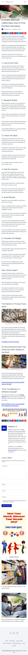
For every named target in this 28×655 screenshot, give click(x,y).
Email (4, 490)
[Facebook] (11, 633)
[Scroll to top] (24, 648)
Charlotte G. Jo (8, 29)
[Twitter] (14, 633)
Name (4, 484)
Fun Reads (4, 17)
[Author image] (2, 29)
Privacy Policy (19, 641)
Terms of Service (7, 643)
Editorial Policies (12, 450)
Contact (14, 645)
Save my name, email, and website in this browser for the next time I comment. (14, 501)
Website (4, 497)
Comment (5, 465)
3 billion (22, 36)
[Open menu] (25, 2)
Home (23, 643)
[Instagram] (17, 633)
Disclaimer (12, 641)
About (6, 641)
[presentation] (14, 572)
